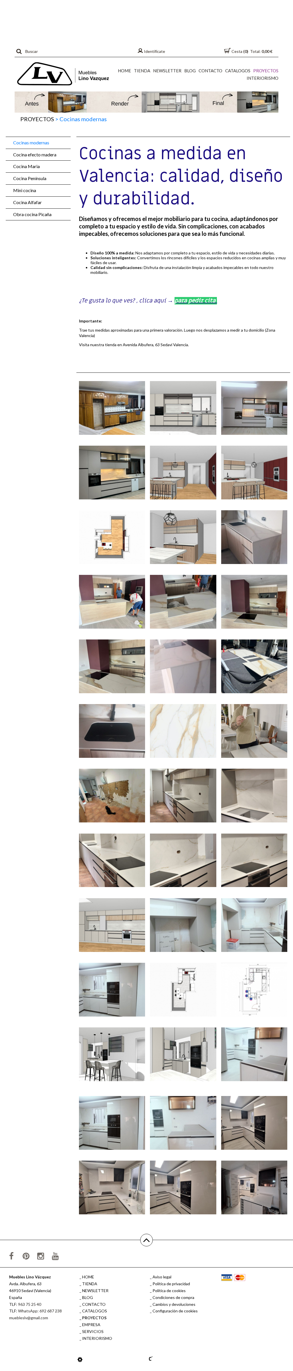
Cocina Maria (26, 166)
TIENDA (142, 70)
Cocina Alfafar (27, 202)
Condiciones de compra (173, 1297)
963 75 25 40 (29, 1304)
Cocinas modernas (31, 142)
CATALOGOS (237, 70)
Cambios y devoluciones (174, 1304)
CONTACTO (210, 70)
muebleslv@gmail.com (28, 1317)
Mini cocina (24, 190)
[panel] (80, 1359)
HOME (124, 70)
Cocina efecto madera (34, 154)
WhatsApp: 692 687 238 (40, 1310)
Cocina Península (29, 178)
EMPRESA (91, 1324)
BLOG (190, 70)
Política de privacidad (171, 1283)
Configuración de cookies (175, 1310)
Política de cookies (169, 1290)
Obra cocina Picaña (32, 214)
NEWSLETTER (167, 70)
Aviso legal (162, 1276)
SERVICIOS (93, 1331)
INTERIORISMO (262, 78)
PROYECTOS (265, 70)
